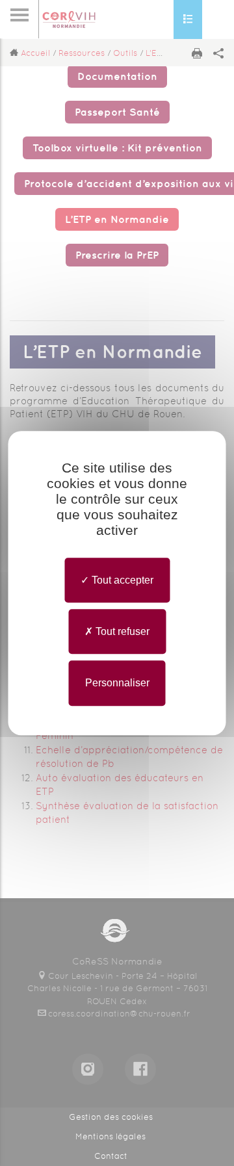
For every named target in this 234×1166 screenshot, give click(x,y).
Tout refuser (121, 631)
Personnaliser (117, 683)
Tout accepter (121, 580)
